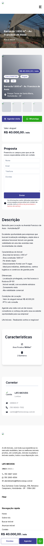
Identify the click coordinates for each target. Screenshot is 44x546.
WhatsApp (34, 119)
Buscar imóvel (9, 40)
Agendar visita (13, 119)
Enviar (22, 195)
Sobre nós (6, 518)
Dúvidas (9, 541)
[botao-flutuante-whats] (40, 541)
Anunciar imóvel (8, 525)
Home (4, 514)
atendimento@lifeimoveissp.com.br (18, 481)
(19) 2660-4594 (10, 477)
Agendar (28, 541)
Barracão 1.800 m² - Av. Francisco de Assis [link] (21, 43)
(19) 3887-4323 (10, 474)
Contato (5, 529)
